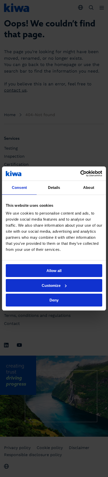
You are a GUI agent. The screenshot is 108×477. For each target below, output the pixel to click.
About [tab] (88, 187)
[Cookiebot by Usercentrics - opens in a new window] (80, 173)
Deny (54, 300)
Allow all (54, 270)
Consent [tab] (19, 187)
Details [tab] (54, 187)
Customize (51, 285)
